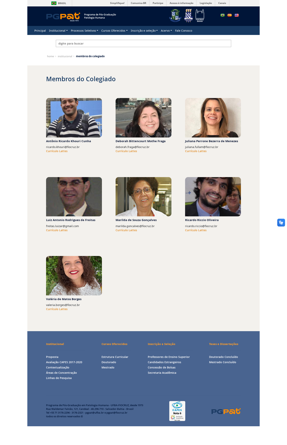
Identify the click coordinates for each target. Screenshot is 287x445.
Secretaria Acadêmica (162, 373)
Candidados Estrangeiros (164, 362)
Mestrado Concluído (222, 362)
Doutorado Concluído (223, 357)
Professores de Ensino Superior (169, 357)
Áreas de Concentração (61, 373)
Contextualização (57, 367)
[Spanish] (229, 15)
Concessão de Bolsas (162, 367)
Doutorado (109, 362)
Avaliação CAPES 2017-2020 (64, 362)
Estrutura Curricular (115, 357)
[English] (236, 15)
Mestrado (108, 367)
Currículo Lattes (57, 151)
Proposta (52, 357)
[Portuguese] (222, 15)
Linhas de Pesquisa (59, 378)
